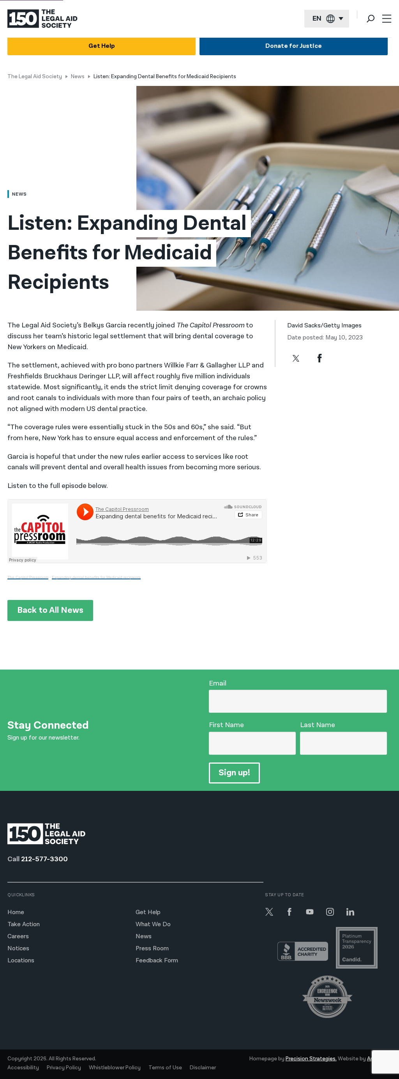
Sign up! (234, 772)
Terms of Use (165, 1067)
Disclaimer (203, 1067)
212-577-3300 (44, 859)
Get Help (101, 46)
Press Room (152, 948)
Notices (18, 948)
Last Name (317, 724)
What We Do (153, 924)
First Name (226, 724)
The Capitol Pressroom (27, 577)
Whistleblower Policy (115, 1067)
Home (15, 912)
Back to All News (50, 610)
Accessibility (23, 1067)
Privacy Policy (64, 1067)
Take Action (23, 924)
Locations (20, 961)
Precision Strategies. (311, 1058)
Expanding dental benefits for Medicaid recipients (96, 577)
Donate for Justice (293, 46)
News (78, 76)
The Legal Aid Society (34, 76)
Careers (18, 936)
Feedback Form (157, 961)
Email (217, 683)
